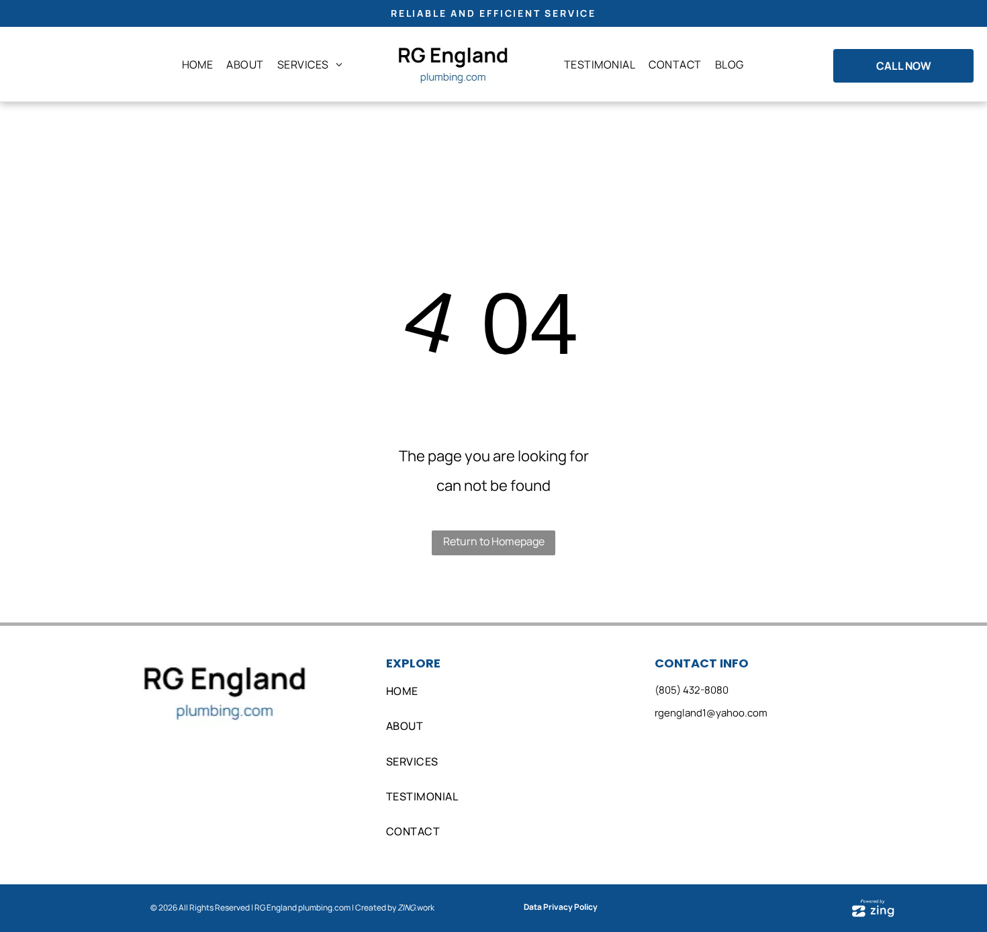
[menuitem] (197, 64)
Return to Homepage (494, 541)
